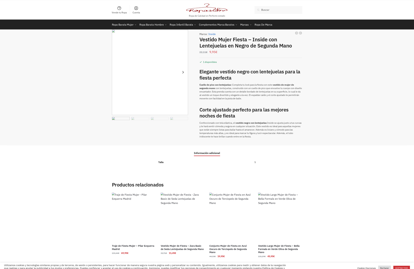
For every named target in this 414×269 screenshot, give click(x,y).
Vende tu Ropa (119, 12)
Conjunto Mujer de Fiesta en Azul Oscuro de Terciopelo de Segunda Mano (228, 249)
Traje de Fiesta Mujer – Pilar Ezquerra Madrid (133, 247)
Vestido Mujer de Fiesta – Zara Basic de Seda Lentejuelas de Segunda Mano (182, 247)
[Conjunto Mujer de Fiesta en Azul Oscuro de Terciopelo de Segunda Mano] (231, 217)
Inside (212, 34)
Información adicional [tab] (207, 153)
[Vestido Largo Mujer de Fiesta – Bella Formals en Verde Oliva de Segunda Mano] (280, 217)
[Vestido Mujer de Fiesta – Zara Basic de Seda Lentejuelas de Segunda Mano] (183, 217)
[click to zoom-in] (150, 72)
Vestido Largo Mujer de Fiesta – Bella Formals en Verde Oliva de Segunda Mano (278, 249)
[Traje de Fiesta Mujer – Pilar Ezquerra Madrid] (134, 217)
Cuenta (136, 12)
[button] (183, 72)
